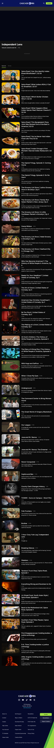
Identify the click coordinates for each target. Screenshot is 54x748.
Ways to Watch (18, 717)
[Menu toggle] (2, 3)
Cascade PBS (21, 742)
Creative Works (18, 737)
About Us (4, 714)
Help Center (5, 725)
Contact (4, 717)
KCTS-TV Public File (32, 717)
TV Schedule (5, 733)
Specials (4, 65)
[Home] (27, 696)
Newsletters (46, 718)
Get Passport (18, 714)
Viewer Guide (5, 737)
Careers (4, 721)
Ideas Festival (18, 725)
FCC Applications (32, 725)
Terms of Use (31, 729)
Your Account (5, 729)
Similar (9, 65)
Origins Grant (18, 729)
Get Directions (27, 707)
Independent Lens (12, 44)
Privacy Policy (31, 733)
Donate (49, 3)
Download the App (19, 721)
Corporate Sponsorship (20, 733)
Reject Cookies (46, 721)
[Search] (44, 3)
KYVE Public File (31, 721)
